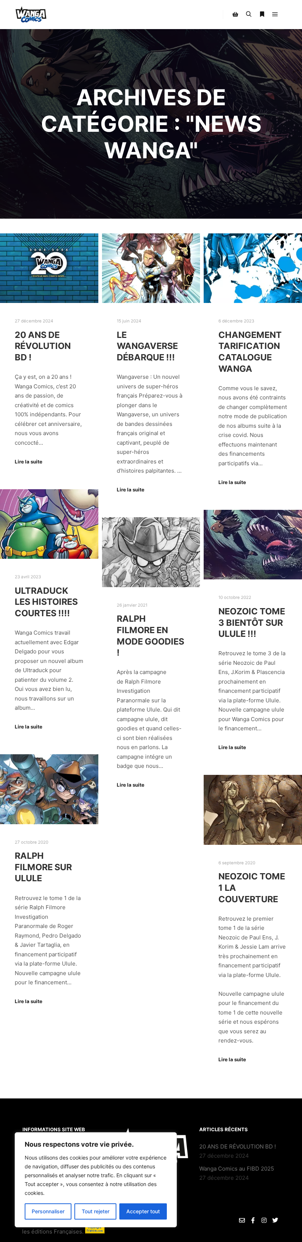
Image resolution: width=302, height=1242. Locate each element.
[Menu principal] (275, 14)
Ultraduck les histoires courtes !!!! (46, 601)
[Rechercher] (248, 14)
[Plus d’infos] (261, 14)
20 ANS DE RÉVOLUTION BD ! (43, 346)
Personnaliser (48, 1211)
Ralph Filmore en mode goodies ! (150, 635)
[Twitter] (275, 1220)
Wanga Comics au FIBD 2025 (236, 1168)
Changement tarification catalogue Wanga (250, 351)
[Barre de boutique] (235, 14)
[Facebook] (253, 1220)
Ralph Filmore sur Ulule (43, 866)
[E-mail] (242, 1220)
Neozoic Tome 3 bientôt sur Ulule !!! (251, 622)
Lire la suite (28, 462)
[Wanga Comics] (31, 14)
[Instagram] (264, 1220)
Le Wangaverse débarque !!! (147, 346)
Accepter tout (143, 1211)
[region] (96, 1179)
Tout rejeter (95, 1211)
